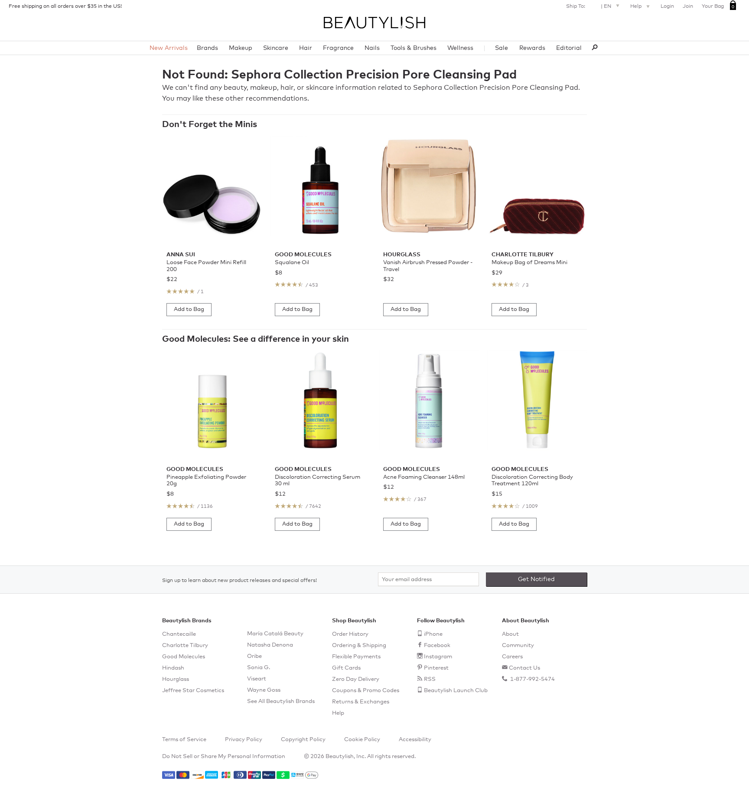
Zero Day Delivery (355, 679)
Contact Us (524, 668)
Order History (350, 634)
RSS (430, 679)
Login (667, 6)
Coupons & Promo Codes (365, 690)
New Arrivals (169, 48)
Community (518, 645)
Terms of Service (184, 739)
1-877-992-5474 (532, 679)
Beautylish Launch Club (456, 690)
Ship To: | (588, 6)
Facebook (437, 645)
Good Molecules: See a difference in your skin (255, 339)
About (510, 634)
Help (636, 6)
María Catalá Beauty (275, 634)
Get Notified (536, 579)
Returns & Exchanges (360, 702)
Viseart (256, 679)
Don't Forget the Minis (209, 124)
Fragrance (338, 48)
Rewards (532, 48)
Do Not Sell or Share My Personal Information (223, 756)
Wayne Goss (263, 690)
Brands (207, 48)
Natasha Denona (270, 645)
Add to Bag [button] (189, 309)
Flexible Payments (356, 657)
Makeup (240, 48)
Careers (512, 657)
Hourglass (175, 679)
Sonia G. (258, 667)
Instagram (438, 657)
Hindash (173, 668)
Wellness (460, 48)
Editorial (569, 48)
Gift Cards (346, 668)
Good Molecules (183, 657)
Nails (372, 48)
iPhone (433, 634)
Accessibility (415, 739)
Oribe (254, 656)
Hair (305, 48)
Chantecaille (179, 634)
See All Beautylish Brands (281, 701)
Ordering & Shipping (359, 645)
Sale (501, 48)
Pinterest (436, 668)
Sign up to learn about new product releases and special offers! (239, 580)
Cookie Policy (362, 739)
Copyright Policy (303, 739)
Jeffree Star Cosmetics (193, 690)
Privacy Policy (243, 739)
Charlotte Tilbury (185, 645)
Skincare (275, 48)
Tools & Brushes (413, 48)
